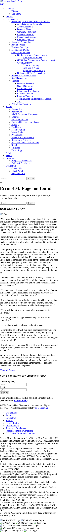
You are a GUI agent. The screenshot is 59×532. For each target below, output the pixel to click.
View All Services (8, 370)
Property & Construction (22, 137)
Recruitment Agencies (21, 140)
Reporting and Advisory (34, 70)
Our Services (11, 19)
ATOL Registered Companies (24, 114)
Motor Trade (17, 132)
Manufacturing (18, 129)
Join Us (9, 16)
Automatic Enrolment (32, 57)
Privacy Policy (21, 400)
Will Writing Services (21, 104)
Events (9, 155)
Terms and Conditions (16, 428)
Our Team (16, 14)
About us (10, 8)
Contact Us (11, 166)
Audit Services (18, 44)
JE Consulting (41, 408)
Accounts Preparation (21, 42)
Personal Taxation (25, 93)
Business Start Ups (19, 47)
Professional (16, 135)
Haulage (15, 124)
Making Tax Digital (20, 50)
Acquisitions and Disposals (29, 24)
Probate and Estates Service (23, 75)
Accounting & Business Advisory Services (30, 21)
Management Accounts (27, 37)
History (14, 11)
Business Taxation (25, 83)
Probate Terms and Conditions (19, 431)
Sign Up (4, 393)
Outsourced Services (20, 52)
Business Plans (24, 29)
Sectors (9, 106)
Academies (16, 109)
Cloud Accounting (31, 65)
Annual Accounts (25, 26)
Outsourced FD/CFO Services (31, 73)
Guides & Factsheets (20, 163)
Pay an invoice (18, 173)
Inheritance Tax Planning (28, 91)
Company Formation (26, 32)
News (8, 153)
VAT (19, 101)
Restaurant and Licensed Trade (25, 142)
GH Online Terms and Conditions (21, 433)
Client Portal (17, 171)
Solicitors (15, 148)
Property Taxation (25, 96)
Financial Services (25, 34)
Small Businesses (19, 78)
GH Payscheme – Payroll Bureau (32, 55)
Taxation (15, 81)
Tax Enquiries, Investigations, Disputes (34, 99)
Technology (16, 150)
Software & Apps (31, 68)
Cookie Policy (12, 425)
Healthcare (16, 127)
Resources (10, 158)
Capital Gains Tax (25, 86)
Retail (14, 145)
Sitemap (9, 420)
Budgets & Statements (21, 160)
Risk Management (25, 39)
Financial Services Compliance (25, 122)
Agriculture (16, 111)
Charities (15, 117)
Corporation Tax (24, 88)
